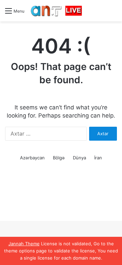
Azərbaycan (32, 157)
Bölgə (59, 157)
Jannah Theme (24, 243)
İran (98, 157)
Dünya (79, 157)
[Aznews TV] (56, 11)
